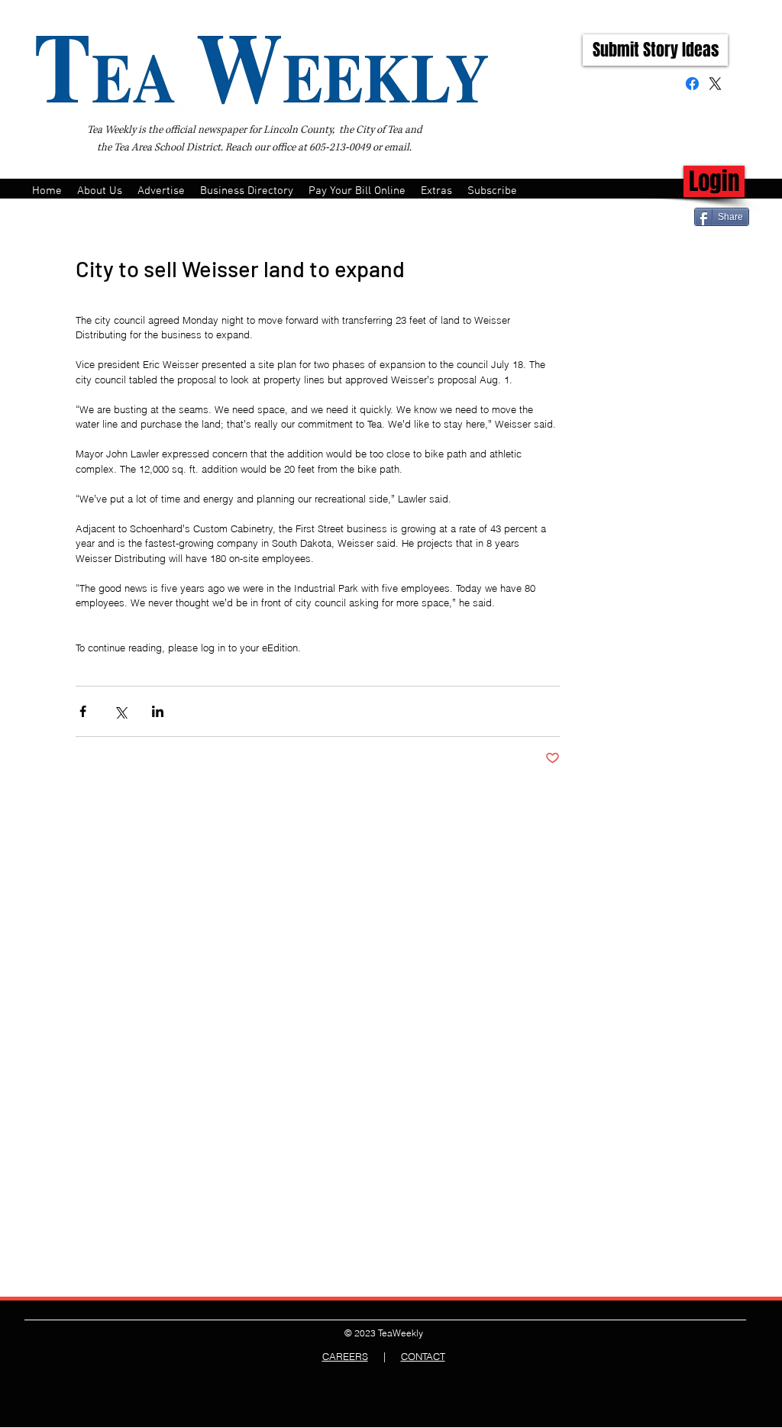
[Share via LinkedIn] (157, 711)
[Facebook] (692, 83)
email (396, 147)
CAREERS (345, 1356)
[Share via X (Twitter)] (120, 711)
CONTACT (423, 1356)
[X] (715, 83)
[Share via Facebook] (83, 711)
